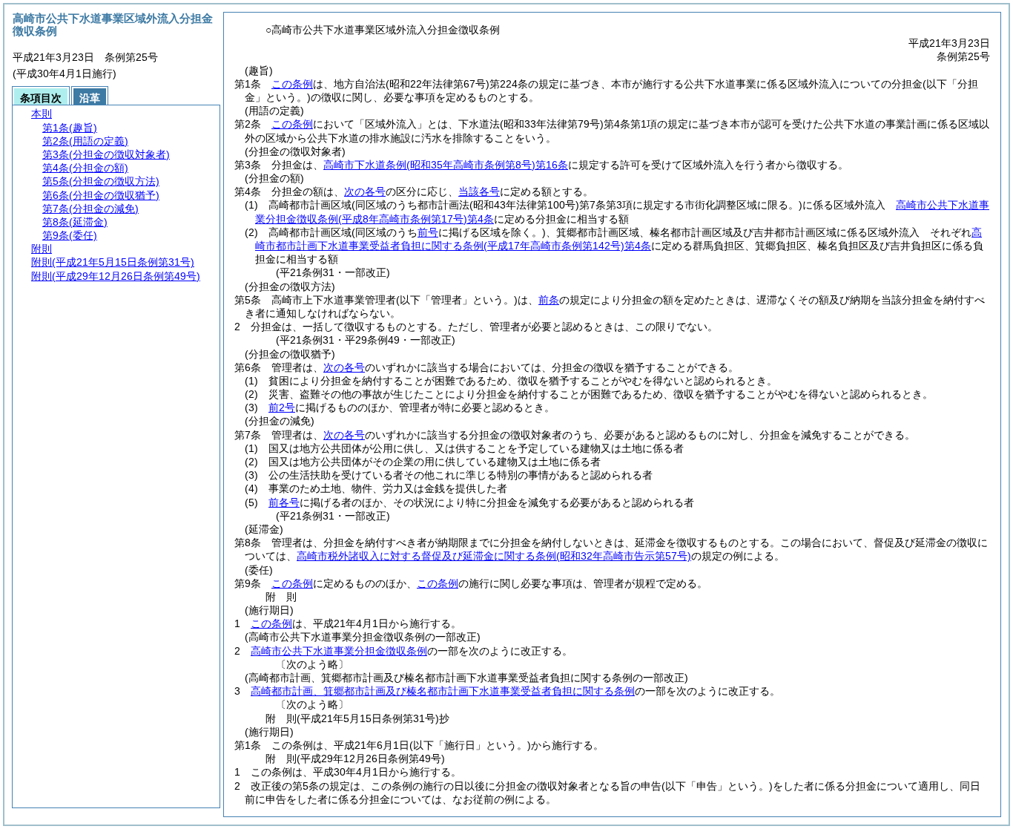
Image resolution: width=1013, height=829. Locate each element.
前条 (548, 300)
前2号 (281, 407)
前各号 (284, 502)
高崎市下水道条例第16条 (445, 165)
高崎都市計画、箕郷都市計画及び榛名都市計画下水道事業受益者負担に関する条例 (443, 691)
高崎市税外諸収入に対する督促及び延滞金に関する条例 (494, 556)
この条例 (292, 84)
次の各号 (365, 191)
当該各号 (479, 191)
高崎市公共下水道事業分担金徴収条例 (339, 651)
